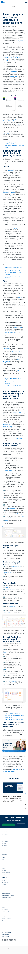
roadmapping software (9, 362)
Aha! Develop (16, 769)
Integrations (4, 907)
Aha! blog (3, 880)
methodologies (7, 133)
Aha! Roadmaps (19, 514)
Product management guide (7, 891)
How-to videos (4, 886)
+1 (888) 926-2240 (5, 934)
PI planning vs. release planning (13, 385)
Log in (3, 920)
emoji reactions (11, 589)
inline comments (11, 597)
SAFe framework (12, 508)
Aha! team (5, 116)
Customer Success (5, 911)
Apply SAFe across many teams (13, 713)
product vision (8, 470)
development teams (12, 71)
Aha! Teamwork (4, 847)
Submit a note (4, 925)
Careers (3, 863)
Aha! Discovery (4, 836)
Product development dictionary (8, 895)
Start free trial (7, 825)
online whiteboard (16, 351)
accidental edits (18, 327)
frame (6, 587)
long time (19, 124)
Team (3, 861)
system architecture (10, 472)
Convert (7, 669)
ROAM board (6, 612)
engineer (7, 57)
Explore (13, 6)
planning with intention (9, 192)
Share (6, 520)
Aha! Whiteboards (5, 841)
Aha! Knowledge (5, 849)
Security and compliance (6, 918)
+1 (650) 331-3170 (5, 936)
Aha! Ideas (4, 839)
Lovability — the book (6, 874)
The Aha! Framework (5, 902)
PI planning (21, 40)
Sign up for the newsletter (6, 932)
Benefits (3, 868)
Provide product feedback (6, 930)
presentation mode (16, 566)
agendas (20, 297)
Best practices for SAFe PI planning (14, 719)
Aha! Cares (4, 870)
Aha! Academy (4, 852)
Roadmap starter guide (6, 893)
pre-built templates (10, 332)
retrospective (12, 681)
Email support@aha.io (6, 927)
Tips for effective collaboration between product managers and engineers (13, 272)
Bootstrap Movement (6, 872)
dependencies (11, 606)
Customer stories (5, 913)
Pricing (3, 905)
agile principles (17, 82)
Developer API (4, 916)
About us (3, 857)
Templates (4, 888)
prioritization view (8, 572)
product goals (13, 76)
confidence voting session (15, 656)
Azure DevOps (8, 518)
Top (24, 387)
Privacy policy (5, 948)
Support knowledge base (6, 897)
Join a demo (21, 825)
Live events (4, 884)
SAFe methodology (8, 426)
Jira (23, 516)
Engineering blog (5, 882)
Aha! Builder (4, 843)
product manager (15, 57)
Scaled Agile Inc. (7, 424)
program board (18, 228)
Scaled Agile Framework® (10, 60)
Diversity (3, 866)
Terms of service (12, 948)
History (3, 859)
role (10, 196)
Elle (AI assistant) (5, 909)
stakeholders (11, 170)
